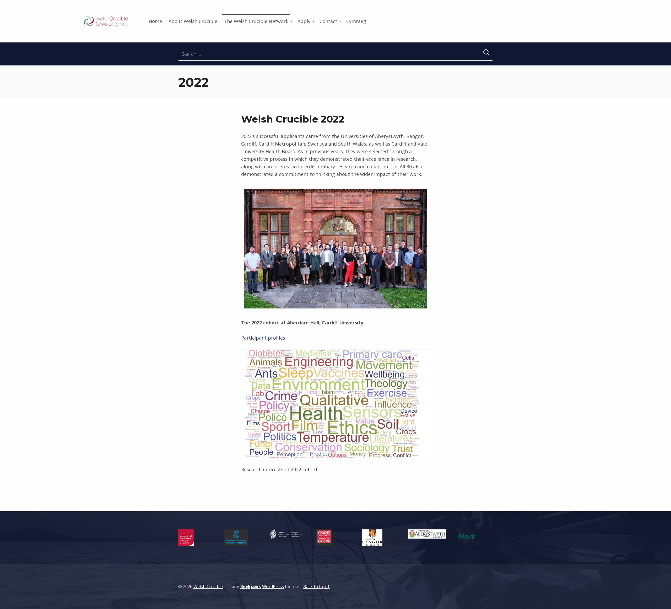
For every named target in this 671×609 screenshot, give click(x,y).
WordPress (273, 586)
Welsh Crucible (208, 586)
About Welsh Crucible (193, 21)
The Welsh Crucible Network (256, 21)
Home (155, 21)
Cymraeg (356, 21)
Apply (303, 21)
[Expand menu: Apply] (313, 21)
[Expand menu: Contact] (340, 21)
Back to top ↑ (316, 586)
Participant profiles (263, 338)
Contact (328, 21)
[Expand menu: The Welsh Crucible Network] (291, 21)
